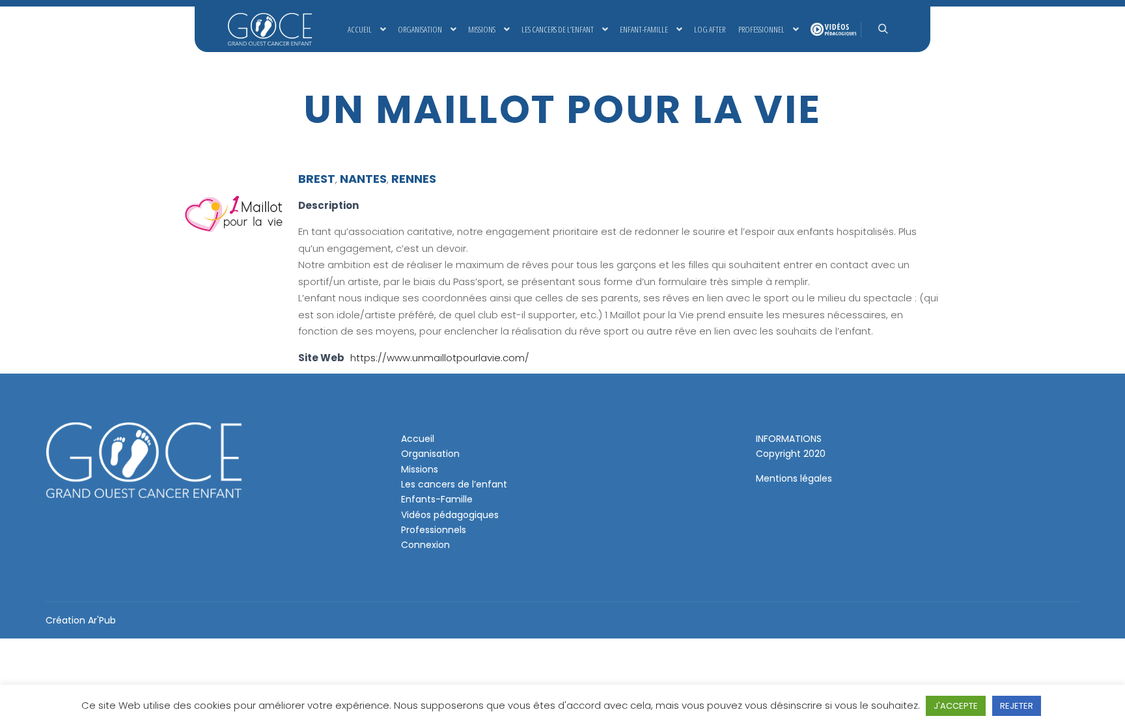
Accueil (417, 438)
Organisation (430, 453)
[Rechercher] (883, 29)
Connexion (425, 544)
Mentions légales (794, 478)
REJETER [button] (1016, 706)
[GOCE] (269, 29)
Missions (419, 469)
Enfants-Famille (437, 499)
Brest (316, 179)
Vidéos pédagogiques (450, 514)
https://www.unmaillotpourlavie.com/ (439, 357)
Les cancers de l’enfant (454, 484)
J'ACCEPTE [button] (956, 706)
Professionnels (433, 529)
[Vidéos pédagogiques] (832, 29)
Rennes (413, 179)
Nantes (363, 179)
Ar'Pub (102, 620)
